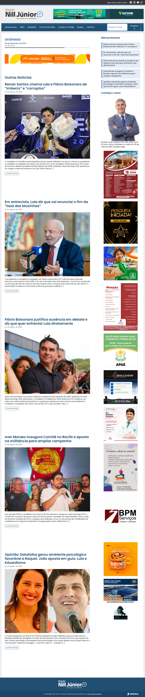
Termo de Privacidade (94, 694)
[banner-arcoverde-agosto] (47, 59)
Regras (80, 27)
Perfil (22, 27)
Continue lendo (12, 173)
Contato (90, 27)
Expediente (32, 27)
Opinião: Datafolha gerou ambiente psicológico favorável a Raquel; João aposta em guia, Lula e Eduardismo (46, 558)
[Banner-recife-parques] (121, 263)
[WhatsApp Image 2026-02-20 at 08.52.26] (121, 222)
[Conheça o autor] (120, 119)
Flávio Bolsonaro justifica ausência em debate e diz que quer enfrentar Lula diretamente (46, 321)
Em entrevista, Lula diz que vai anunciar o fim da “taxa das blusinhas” (46, 203)
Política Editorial (47, 27)
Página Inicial (11, 27)
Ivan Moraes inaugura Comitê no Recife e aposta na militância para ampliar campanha (47, 438)
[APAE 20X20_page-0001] (121, 350)
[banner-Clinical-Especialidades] (121, 307)
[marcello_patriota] (120, 612)
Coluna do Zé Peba (66, 27)
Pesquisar (134, 25)
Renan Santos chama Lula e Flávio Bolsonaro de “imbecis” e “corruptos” (46, 86)
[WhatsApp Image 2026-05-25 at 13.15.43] (121, 174)
